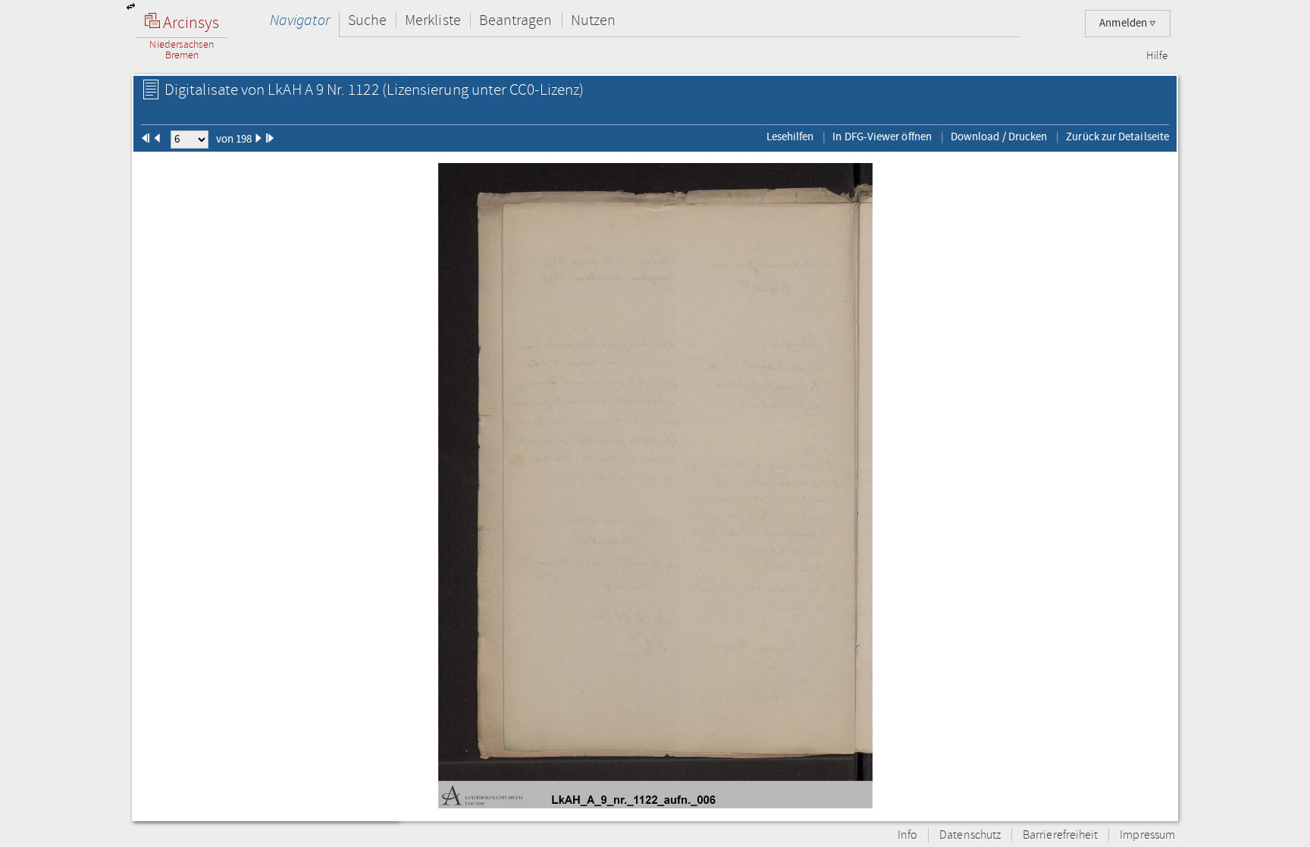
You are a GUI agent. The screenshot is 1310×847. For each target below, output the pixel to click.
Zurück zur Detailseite (1117, 136)
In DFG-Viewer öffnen (882, 136)
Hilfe (1156, 56)
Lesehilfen (790, 136)
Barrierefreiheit (1060, 835)
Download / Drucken (999, 136)
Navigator (300, 20)
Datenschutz (970, 835)
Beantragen (516, 20)
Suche (367, 20)
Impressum (1147, 835)
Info (907, 835)
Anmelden (1124, 23)
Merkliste (433, 20)
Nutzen (593, 20)
